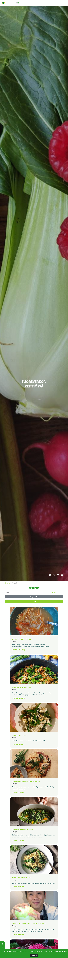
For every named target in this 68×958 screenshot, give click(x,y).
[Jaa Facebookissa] (2, 944)
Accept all (34, 955)
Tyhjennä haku (34, 597)
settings (64, 951)
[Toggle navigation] (64, 3)
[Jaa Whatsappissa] (2, 947)
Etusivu (7, 583)
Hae (34, 601)
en (19, 3)
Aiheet (54, 592)
